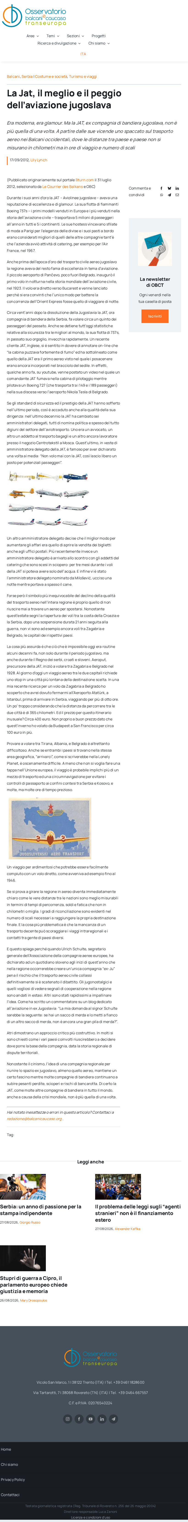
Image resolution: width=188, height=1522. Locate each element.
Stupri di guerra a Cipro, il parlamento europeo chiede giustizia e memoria (33, 1285)
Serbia (27, 76)
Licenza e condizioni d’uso (90, 1517)
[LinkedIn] (177, 188)
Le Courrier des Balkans (62, 186)
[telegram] (113, 1419)
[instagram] (67, 1419)
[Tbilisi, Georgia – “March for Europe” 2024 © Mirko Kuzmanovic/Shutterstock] (118, 1175)
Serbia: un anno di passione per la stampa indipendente (40, 1210)
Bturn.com (85, 179)
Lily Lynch (38, 159)
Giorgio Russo (30, 1222)
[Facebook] (161, 188)
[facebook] (79, 1419)
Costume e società (51, 76)
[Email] (177, 195)
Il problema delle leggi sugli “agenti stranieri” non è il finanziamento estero (138, 1213)
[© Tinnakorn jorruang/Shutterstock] (23, 1247)
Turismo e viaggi (83, 76)
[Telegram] (169, 195)
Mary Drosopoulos (33, 1300)
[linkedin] (102, 1419)
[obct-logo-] (90, 1346)
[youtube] (90, 1419)
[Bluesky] (169, 188)
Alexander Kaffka (128, 1229)
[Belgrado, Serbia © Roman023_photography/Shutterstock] (23, 1175)
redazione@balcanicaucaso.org (34, 1118)
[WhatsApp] (161, 195)
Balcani (13, 76)
